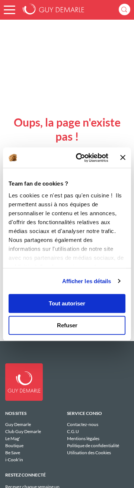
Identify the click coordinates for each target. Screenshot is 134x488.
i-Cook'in (14, 459)
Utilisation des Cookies (89, 452)
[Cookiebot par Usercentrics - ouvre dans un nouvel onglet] (80, 158)
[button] (9, 9)
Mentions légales (83, 438)
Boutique (14, 445)
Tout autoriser (67, 303)
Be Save (12, 452)
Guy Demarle (18, 424)
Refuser (67, 325)
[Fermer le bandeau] (122, 157)
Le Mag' (12, 438)
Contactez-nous (82, 424)
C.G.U (73, 431)
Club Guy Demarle (23, 431)
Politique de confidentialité (93, 445)
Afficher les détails (86, 281)
